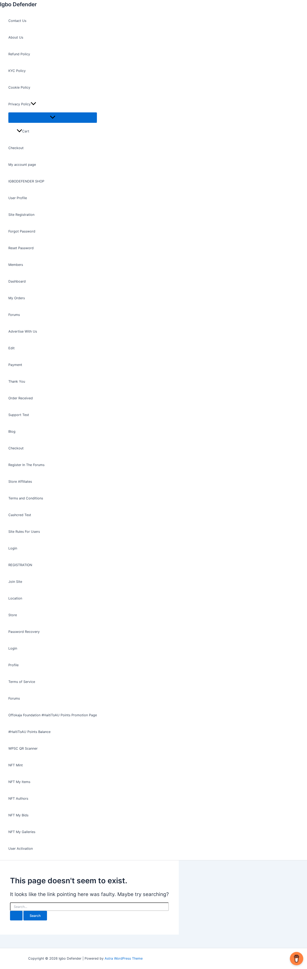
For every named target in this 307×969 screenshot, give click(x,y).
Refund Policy (19, 54)
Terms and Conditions (25, 498)
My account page (22, 164)
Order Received (20, 398)
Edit (11, 348)
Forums (14, 315)
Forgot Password (21, 231)
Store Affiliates (20, 481)
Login (12, 548)
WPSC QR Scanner (23, 748)
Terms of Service (21, 682)
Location (15, 598)
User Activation (20, 848)
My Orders (16, 298)
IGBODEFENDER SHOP (26, 181)
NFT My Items (19, 782)
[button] (33, 104)
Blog (11, 431)
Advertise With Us (22, 331)
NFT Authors (18, 798)
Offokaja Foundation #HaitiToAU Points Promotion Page (52, 715)
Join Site (15, 581)
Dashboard (17, 281)
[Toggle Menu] (52, 117)
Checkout (16, 148)
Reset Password (21, 248)
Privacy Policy (19, 104)
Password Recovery (24, 632)
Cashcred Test (19, 515)
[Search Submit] (16, 915)
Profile (13, 665)
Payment (15, 365)
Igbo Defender (18, 4)
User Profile (17, 198)
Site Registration (21, 214)
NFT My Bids (18, 815)
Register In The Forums (26, 465)
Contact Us (17, 21)
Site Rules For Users (24, 531)
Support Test (18, 415)
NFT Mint (15, 765)
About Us (15, 37)
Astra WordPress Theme (124, 958)
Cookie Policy (19, 87)
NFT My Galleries (21, 832)
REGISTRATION (20, 565)
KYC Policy (17, 71)
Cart (25, 131)
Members (15, 265)
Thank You (16, 381)
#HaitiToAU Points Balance (29, 732)
